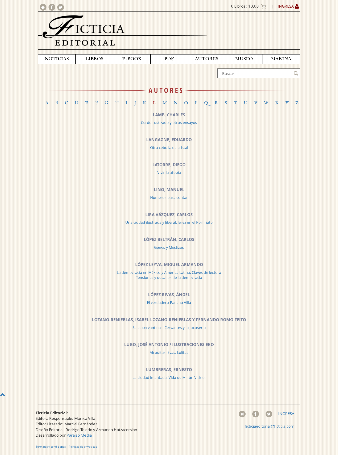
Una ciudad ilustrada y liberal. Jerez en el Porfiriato (169, 222)
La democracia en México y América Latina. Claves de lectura (169, 272)
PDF (169, 59)
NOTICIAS (57, 59)
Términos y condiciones (51, 447)
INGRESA (286, 6)
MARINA (281, 59)
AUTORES (206, 59)
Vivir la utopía (169, 172)
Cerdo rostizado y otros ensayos (169, 122)
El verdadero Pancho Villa (169, 302)
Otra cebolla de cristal (169, 147)
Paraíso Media (79, 435)
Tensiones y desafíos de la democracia (169, 277)
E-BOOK (131, 59)
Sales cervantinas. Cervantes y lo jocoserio (169, 327)
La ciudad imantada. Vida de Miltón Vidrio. (169, 377)
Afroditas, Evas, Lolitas (169, 352)
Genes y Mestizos (169, 247)
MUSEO (244, 59)
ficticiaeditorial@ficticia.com (269, 426)
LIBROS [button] (94, 59)
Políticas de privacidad (83, 447)
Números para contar (169, 197)
